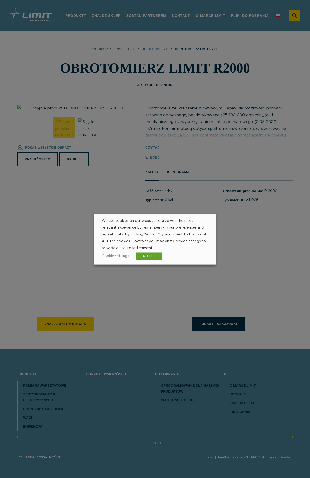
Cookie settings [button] (115, 256)
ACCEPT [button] (149, 256)
